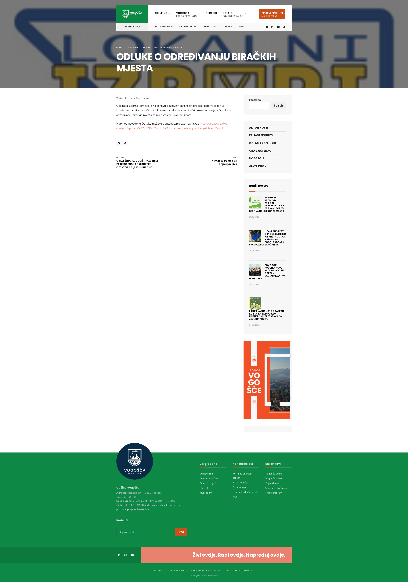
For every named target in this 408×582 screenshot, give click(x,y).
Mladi (241, 26)
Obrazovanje (240, 487)
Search (278, 106)
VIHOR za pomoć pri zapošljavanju (224, 161)
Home (119, 47)
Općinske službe (209, 478)
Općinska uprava (187, 26)
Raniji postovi (259, 186)
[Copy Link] (125, 144)
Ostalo (232, 14)
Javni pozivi (258, 166)
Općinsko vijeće (211, 26)
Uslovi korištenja (243, 570)
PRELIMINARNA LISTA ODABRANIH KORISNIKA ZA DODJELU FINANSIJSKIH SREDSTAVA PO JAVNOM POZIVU (267, 315)
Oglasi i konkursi (262, 143)
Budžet (228, 26)
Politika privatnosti (201, 570)
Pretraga (255, 100)
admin (147, 98)
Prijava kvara (272, 483)
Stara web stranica (177, 570)
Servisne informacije (276, 488)
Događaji (133, 47)
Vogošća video (273, 478)
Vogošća (186, 14)
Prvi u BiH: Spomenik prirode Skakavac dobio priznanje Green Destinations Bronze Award (267, 204)
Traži (181, 532)
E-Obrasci (159, 570)
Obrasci (211, 13)
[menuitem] (164, 12)
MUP (236, 497)
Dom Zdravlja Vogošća (245, 492)
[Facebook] (119, 144)
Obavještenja (260, 151)
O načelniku (206, 473)
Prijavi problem (272, 14)
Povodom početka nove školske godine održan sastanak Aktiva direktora (267, 271)
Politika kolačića (222, 570)
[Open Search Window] (284, 27)
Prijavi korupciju (164, 26)
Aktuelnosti (258, 128)
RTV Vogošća (240, 482)
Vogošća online (273, 473)
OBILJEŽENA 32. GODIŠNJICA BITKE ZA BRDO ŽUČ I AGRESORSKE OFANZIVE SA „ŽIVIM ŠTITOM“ (137, 162)
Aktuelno (161, 13)
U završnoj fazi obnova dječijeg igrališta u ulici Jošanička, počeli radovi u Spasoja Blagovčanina (267, 238)
